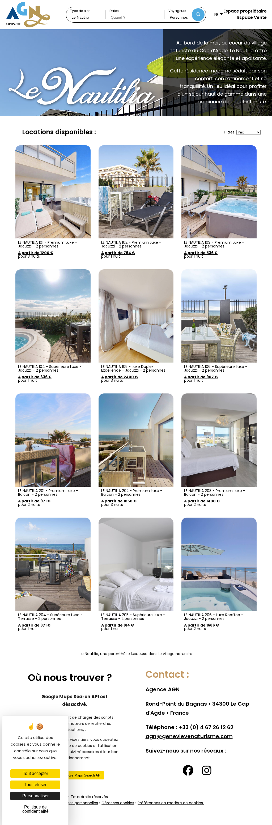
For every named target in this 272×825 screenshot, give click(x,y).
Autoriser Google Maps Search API (74, 775)
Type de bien (80, 11)
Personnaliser (35, 796)
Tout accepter (35, 773)
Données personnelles (77, 803)
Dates (114, 11)
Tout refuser (35, 784)
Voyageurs (177, 11)
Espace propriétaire (245, 11)
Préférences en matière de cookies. (171, 803)
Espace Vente (252, 18)
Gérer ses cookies (117, 803)
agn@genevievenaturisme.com (189, 736)
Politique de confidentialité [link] (35, 809)
